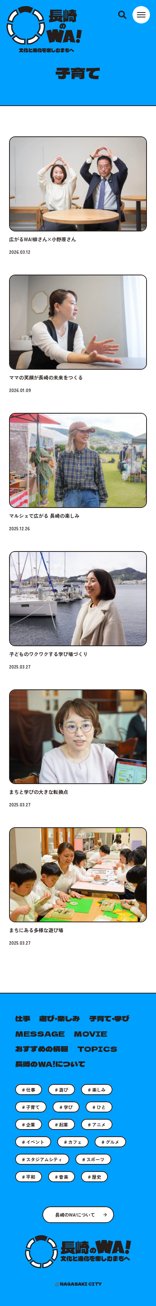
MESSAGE (40, 1033)
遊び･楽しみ (59, 1018)
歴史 (96, 1176)
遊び (63, 1089)
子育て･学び (109, 1018)
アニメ (98, 1124)
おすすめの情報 (41, 1048)
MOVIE (90, 1033)
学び (67, 1107)
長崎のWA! (44, 29)
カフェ (74, 1142)
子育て (32, 1107)
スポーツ (95, 1159)
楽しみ (98, 1089)
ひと (100, 1107)
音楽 (63, 1176)
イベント (34, 1142)
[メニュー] (141, 14)
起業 (63, 1124)
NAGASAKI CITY (81, 1284)
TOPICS (97, 1048)
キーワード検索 (122, 15)
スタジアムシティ (43, 1159)
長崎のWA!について (75, 1214)
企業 (30, 1124)
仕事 (22, 1018)
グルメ (112, 1142)
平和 (30, 1176)
